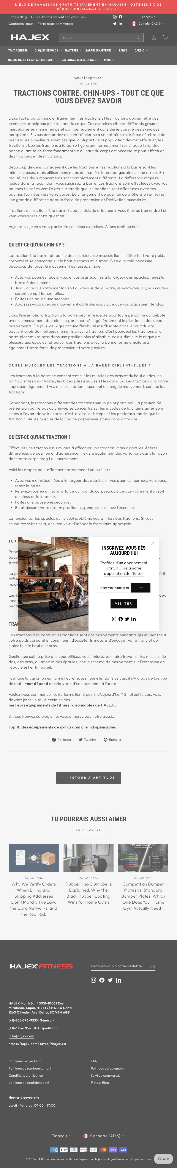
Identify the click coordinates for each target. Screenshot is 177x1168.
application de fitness (124, 573)
